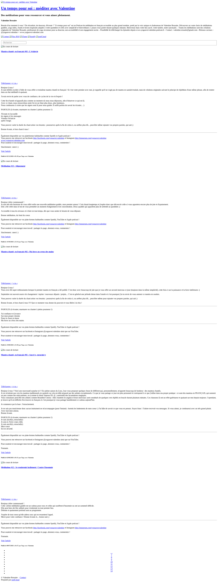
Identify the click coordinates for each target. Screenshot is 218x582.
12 (112, 566)
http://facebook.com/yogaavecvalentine (48, 138)
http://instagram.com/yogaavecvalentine (90, 138)
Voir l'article (6, 151)
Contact (23, 577)
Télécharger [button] (9, 83)
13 (112, 569)
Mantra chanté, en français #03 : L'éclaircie (19, 51)
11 (112, 564)
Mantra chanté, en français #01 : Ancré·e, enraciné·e (23, 355)
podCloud (15, 580)
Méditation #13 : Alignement (13, 166)
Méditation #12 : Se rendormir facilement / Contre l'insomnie (27, 467)
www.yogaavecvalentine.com (13, 140)
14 (112, 571)
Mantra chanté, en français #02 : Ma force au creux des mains (27, 252)
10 (112, 562)
